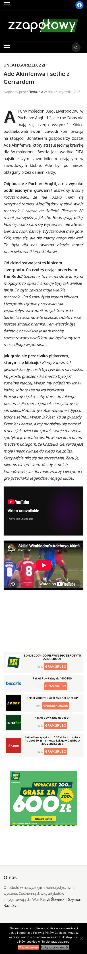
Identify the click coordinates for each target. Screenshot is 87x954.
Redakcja (36, 92)
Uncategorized (20, 65)
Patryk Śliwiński (52, 899)
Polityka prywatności (55, 947)
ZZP (43, 65)
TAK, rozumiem (28, 947)
